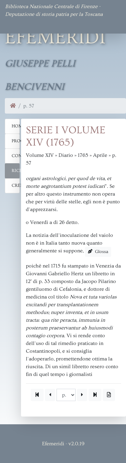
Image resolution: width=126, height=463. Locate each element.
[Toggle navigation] (14, 24)
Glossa (101, 251)
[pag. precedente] (50, 395)
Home (16, 126)
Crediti (16, 185)
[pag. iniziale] (37, 395)
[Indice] (109, 395)
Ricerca (16, 170)
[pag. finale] (95, 395)
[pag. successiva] (82, 395)
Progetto (16, 141)
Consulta (16, 155)
